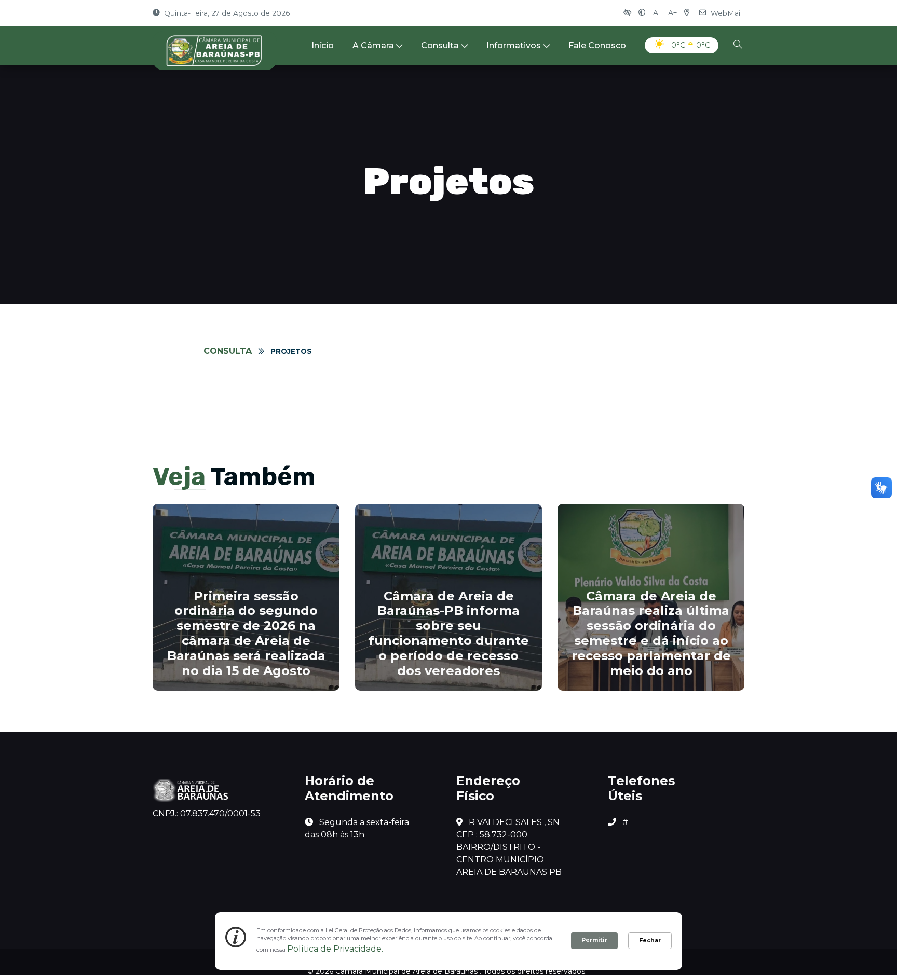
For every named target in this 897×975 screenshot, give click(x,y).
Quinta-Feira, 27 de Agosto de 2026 (227, 13)
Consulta (440, 45)
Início (322, 45)
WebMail (726, 13)
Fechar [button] (650, 940)
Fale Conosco (597, 45)
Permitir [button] (594, 939)
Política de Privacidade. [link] (335, 949)
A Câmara (373, 45)
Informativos (513, 45)
